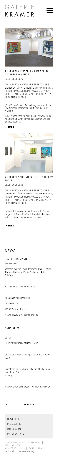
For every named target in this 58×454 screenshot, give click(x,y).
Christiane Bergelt (30, 84)
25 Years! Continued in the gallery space (29, 178)
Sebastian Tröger (16, 97)
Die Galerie (14, 423)
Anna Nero (21, 94)
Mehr (11, 127)
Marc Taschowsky (39, 94)
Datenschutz (15, 433)
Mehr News (30, 404)
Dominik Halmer (42, 87)
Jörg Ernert (24, 87)
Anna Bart (11, 84)
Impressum (14, 428)
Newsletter (14, 418)
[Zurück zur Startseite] (20, 11)
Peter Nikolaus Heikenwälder (23, 90)
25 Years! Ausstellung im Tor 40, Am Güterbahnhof (27, 73)
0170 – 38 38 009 (12, 445)
